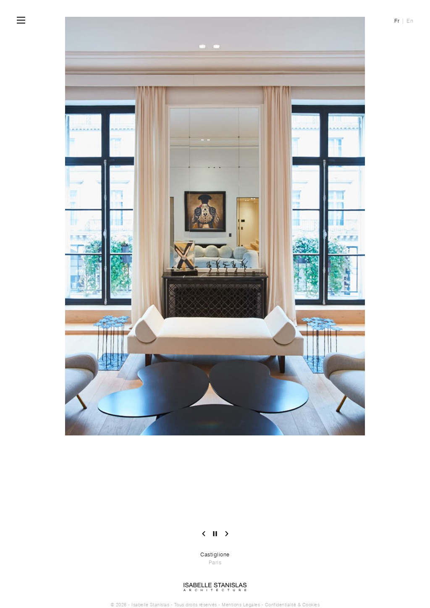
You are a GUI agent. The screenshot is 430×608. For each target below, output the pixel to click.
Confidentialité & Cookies (292, 605)
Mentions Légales (241, 605)
